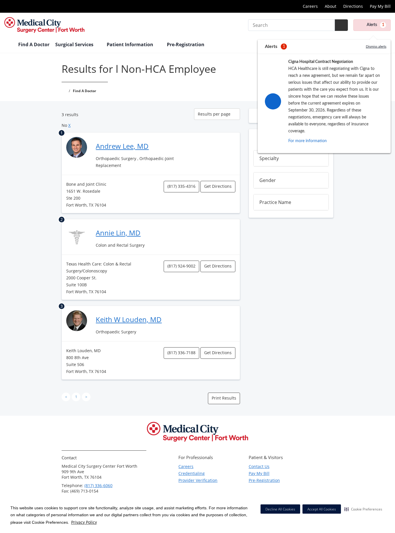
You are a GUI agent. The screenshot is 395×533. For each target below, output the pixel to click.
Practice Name (275, 202)
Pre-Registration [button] (186, 44)
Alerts (375, 25)
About (330, 6)
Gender (267, 180)
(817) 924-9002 (181, 266)
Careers (310, 6)
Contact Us (259, 466)
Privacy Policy (84, 522)
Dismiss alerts (376, 46)
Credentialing (191, 473)
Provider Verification (197, 480)
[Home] (8, 45)
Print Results (224, 398)
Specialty (269, 158)
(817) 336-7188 (181, 352)
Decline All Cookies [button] (280, 509)
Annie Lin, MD (118, 232)
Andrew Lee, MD (122, 146)
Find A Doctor (33, 44)
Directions (353, 6)
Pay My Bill (380, 6)
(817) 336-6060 (98, 485)
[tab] (291, 158)
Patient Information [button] (130, 44)
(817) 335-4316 (181, 186)
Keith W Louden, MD (129, 319)
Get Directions (218, 186)
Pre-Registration (264, 480)
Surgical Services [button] (75, 44)
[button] (363, 509)
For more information (307, 141)
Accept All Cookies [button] (321, 509)
